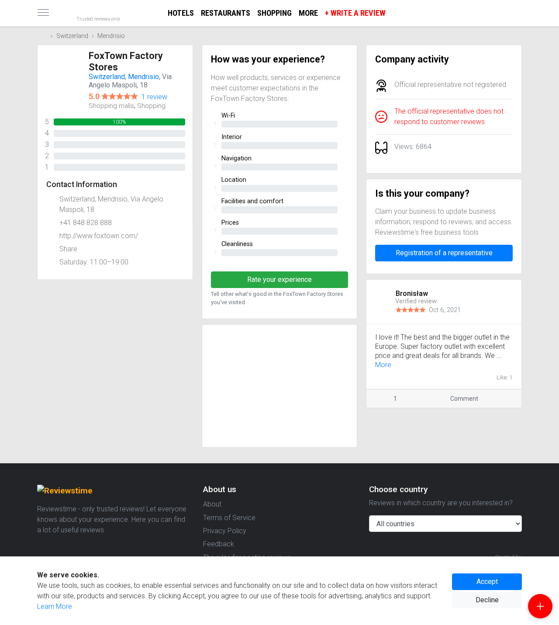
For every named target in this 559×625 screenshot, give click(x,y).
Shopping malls (111, 106)
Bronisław (413, 293)
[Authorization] (517, 6)
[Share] (501, 398)
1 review (154, 97)
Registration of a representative (444, 253)
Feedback (218, 544)
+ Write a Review (355, 12)
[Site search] (510, 13)
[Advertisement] (279, 386)
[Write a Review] (540, 606)
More (308, 12)
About (212, 504)
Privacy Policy (224, 531)
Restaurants (225, 12)
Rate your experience (279, 279)
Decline (487, 600)
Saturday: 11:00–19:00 (93, 262)
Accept (487, 581)
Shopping (274, 12)
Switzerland (72, 36)
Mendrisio (111, 36)
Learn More (54, 606)
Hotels (181, 12)
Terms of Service (229, 518)
